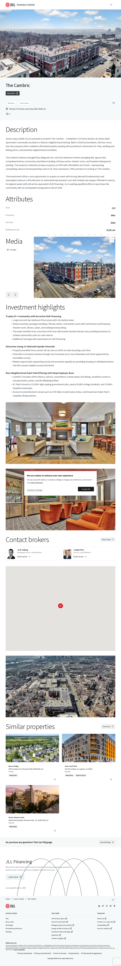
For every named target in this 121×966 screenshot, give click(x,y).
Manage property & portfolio (62, 925)
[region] (60, 483)
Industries (55, 935)
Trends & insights (58, 938)
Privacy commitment (42, 953)
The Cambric (32, 899)
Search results (19, 899)
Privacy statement (24, 953)
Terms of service (59, 953)
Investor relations (103, 928)
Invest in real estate (59, 922)
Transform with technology (61, 932)
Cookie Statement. (36, 483)
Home (8, 899)
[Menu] (111, 4)
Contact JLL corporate (105, 922)
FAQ (7, 918)
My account (10, 922)
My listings (9, 925)
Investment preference (14, 928)
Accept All (86, 489)
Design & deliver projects (60, 928)
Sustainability (102, 925)
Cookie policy (73, 953)
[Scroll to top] (113, 900)
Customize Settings (35, 490)
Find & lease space (58, 918)
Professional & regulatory (91, 953)
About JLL (100, 918)
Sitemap (9, 932)
